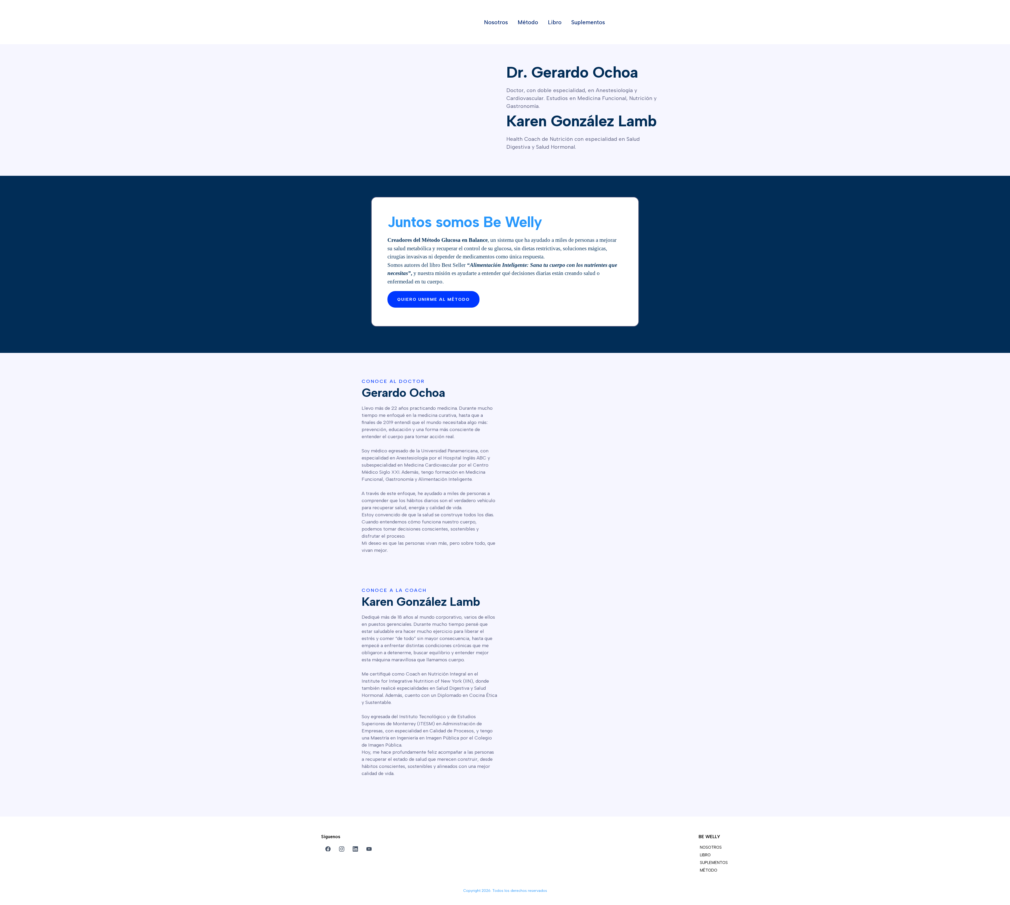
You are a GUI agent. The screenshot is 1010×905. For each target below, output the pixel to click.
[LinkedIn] (355, 849)
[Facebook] (328, 849)
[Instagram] (342, 849)
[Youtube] (369, 849)
